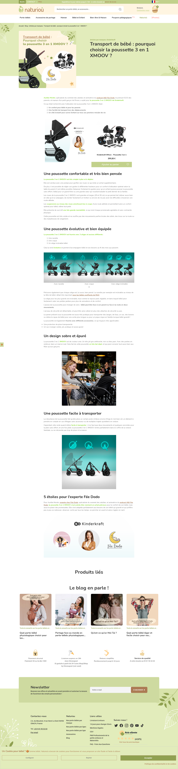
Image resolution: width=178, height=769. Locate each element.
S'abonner (138, 690)
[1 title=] (118, 738)
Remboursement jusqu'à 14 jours (107, 661)
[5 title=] (132, 738)
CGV (91, 732)
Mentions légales (96, 728)
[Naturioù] (31, 9)
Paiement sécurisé (35, 658)
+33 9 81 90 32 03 (40, 729)
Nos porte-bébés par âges (76, 727)
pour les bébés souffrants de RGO (86, 295)
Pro (40, 2)
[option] (59, 268)
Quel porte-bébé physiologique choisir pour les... (33, 636)
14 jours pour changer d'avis (100, 724)
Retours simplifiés (107, 658)
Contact (31, 2)
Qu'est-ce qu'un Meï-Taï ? (104, 633)
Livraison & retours (97, 720)
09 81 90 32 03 (110, 2)
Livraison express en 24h (71, 658)
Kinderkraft (111, 40)
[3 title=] (125, 738)
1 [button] (89, 287)
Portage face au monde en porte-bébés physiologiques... (70, 634)
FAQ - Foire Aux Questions (100, 744)
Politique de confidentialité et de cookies (160, 764)
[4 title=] (129, 738)
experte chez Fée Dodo (69, 502)
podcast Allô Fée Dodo (106, 98)
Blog (22, 2)
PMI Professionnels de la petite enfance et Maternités (99, 737)
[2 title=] (122, 738)
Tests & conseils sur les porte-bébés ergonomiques (39, 628)
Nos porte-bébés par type (76, 730)
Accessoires (71, 734)
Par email (34, 732)
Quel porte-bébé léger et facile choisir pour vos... (139, 634)
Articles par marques (98, 40)
